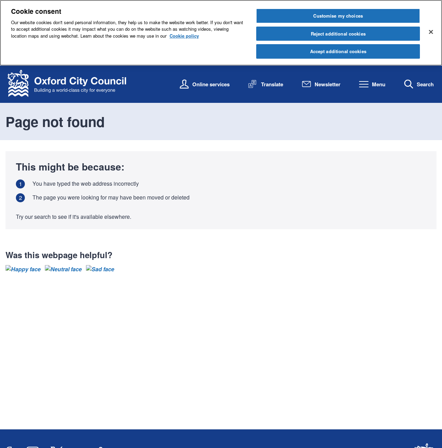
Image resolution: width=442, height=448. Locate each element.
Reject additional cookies (338, 33)
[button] (23, 269)
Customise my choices (338, 15)
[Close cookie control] (431, 31)
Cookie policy (184, 35)
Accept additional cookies (338, 51)
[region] (221, 33)
